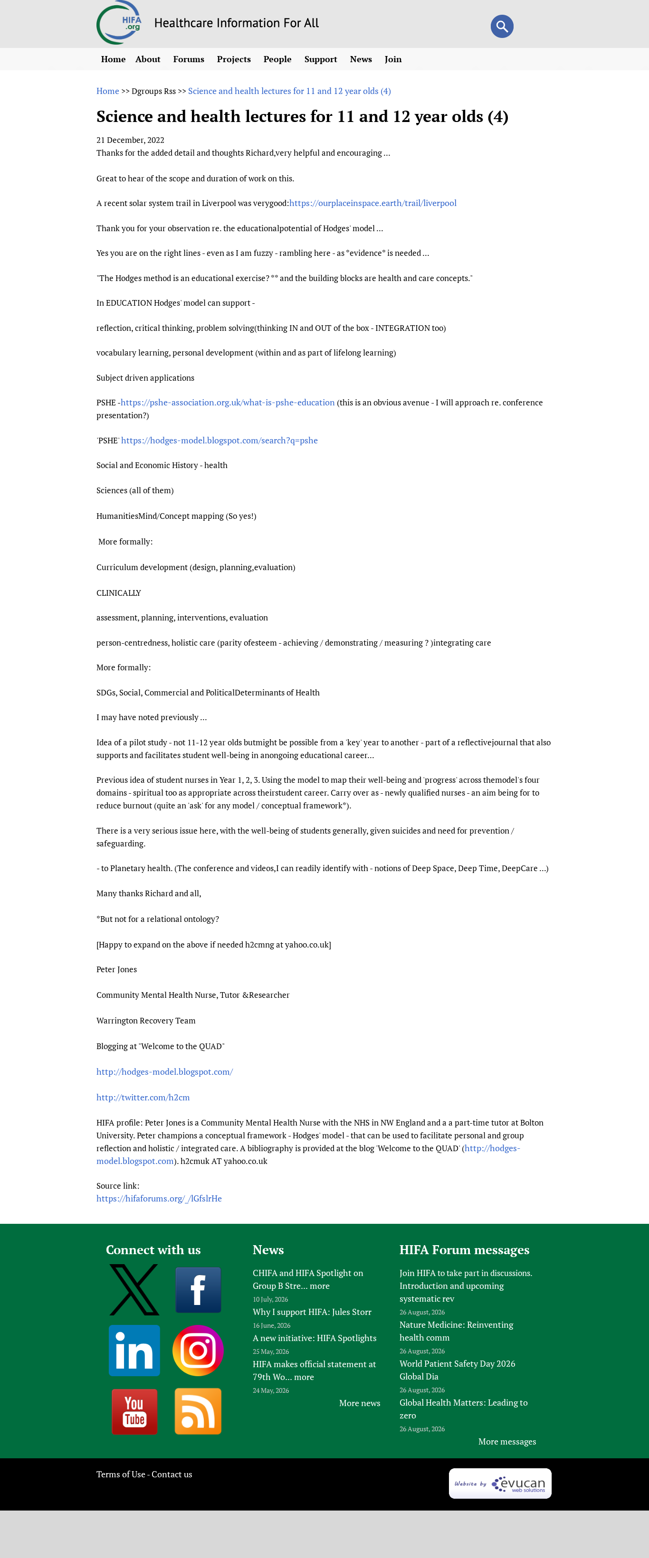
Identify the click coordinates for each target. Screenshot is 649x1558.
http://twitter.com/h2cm (143, 1097)
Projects (235, 59)
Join (394, 59)
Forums (190, 59)
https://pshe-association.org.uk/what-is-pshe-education (228, 402)
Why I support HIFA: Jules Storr (312, 1311)
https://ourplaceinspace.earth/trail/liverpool (373, 202)
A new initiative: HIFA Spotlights (315, 1337)
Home (113, 59)
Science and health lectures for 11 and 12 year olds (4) (289, 90)
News (362, 59)
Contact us (172, 1474)
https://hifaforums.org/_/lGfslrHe (159, 1198)
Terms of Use (120, 1474)
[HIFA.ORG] (119, 41)
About (149, 59)
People (279, 59)
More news (360, 1402)
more (320, 1285)
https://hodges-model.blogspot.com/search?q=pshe (219, 440)
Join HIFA (418, 1272)
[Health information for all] (237, 24)
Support (322, 59)
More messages (507, 1441)
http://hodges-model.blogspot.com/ (164, 1071)
